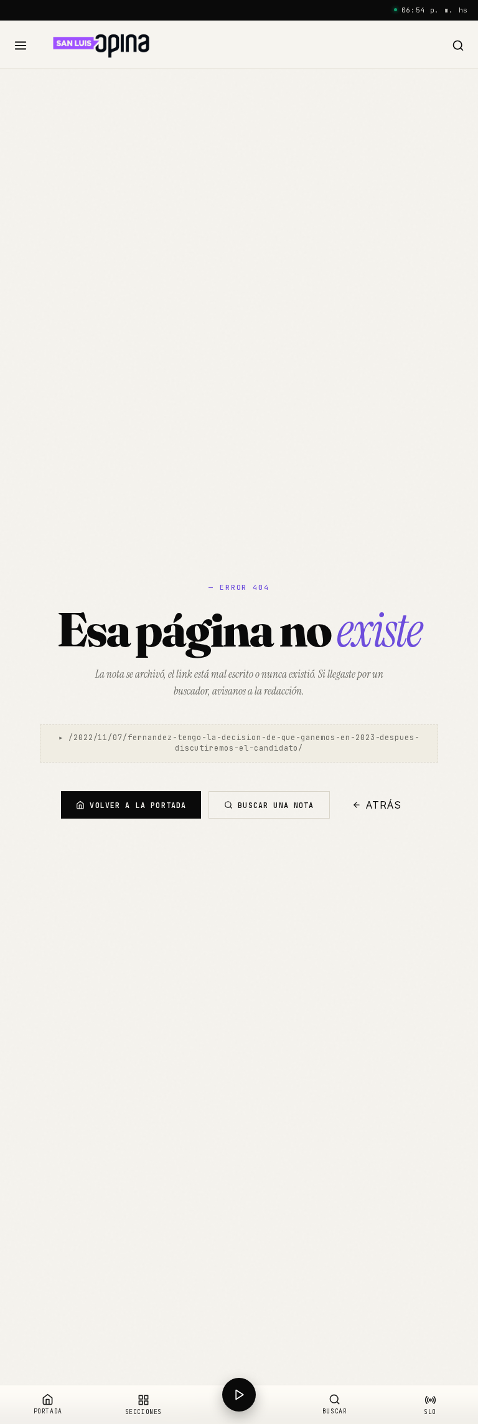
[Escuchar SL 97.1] (239, 1404)
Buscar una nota (276, 805)
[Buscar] (458, 46)
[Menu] (21, 46)
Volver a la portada (138, 805)
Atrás (384, 805)
